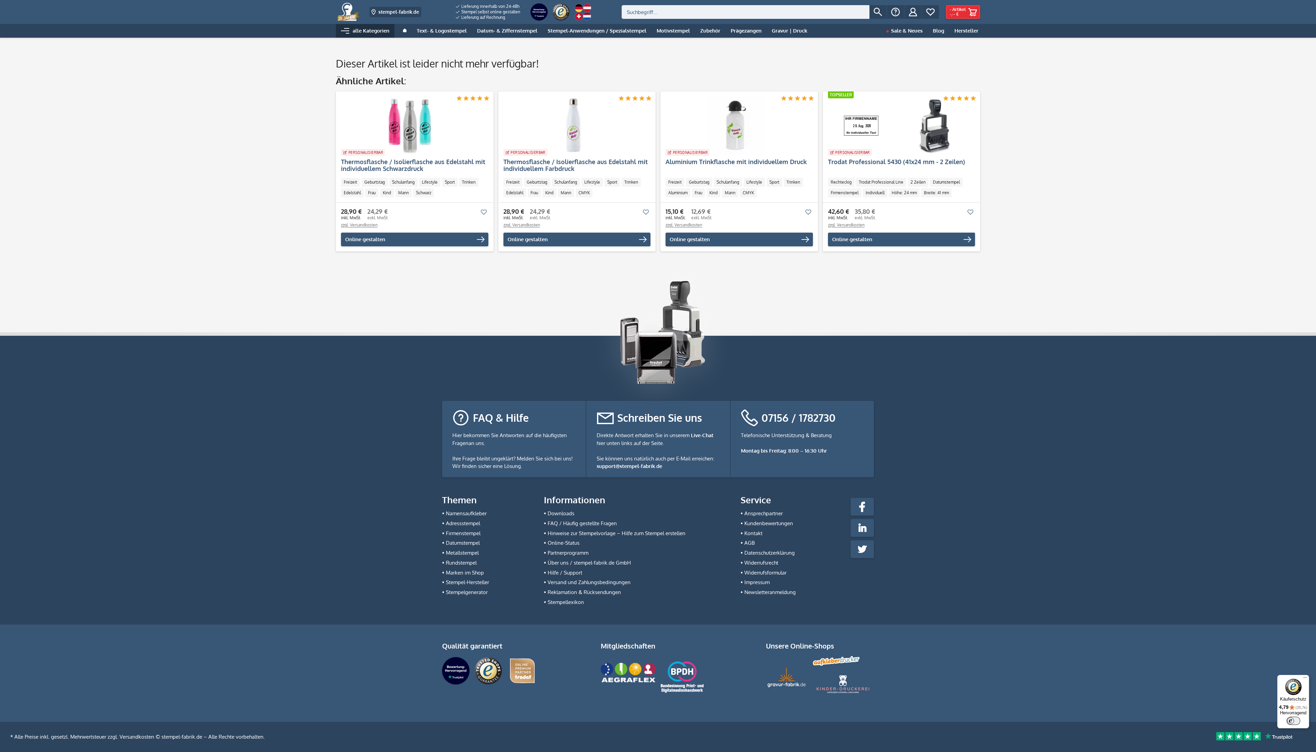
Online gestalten (365, 239)
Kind (387, 192)
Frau (372, 192)
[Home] (405, 31)
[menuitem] (488, 6)
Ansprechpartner (763, 513)
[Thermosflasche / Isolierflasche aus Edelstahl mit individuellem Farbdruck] (573, 126)
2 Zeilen (918, 182)
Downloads (561, 513)
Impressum (757, 582)
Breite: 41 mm (936, 192)
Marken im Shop (465, 572)
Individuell (875, 192)
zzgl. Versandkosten (359, 224)
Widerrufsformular (765, 572)
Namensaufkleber (466, 513)
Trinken (469, 182)
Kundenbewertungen (768, 523)
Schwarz (423, 192)
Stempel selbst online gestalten (490, 11)
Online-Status (564, 543)
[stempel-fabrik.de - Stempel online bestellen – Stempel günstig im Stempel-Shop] (348, 12)
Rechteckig (841, 182)
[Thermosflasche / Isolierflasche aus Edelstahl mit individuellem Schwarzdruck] (411, 126)
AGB (749, 543)
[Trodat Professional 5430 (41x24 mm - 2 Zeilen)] (898, 126)
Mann (403, 192)
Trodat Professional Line (881, 182)
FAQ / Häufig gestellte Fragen (582, 523)
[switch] (1293, 721)
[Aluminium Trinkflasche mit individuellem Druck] (735, 126)
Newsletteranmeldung (770, 592)
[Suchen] (878, 12)
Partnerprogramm (568, 553)
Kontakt (753, 533)
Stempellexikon (566, 602)
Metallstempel (462, 553)
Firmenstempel (844, 192)
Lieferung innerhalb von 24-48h (490, 6)
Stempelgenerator (467, 592)
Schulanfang (403, 182)
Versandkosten (137, 736)
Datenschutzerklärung (769, 553)
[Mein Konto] (913, 12)
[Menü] (1305, 679)
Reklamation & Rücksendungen (584, 592)
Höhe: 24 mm (904, 192)
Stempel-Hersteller (467, 582)
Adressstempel (463, 523)
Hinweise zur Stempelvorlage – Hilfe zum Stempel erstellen (616, 533)
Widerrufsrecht (761, 562)
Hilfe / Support (565, 572)
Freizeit (350, 182)
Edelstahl (352, 192)
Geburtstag (374, 182)
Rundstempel (461, 562)
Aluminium (677, 192)
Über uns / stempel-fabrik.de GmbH (589, 562)
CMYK (584, 192)
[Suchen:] (745, 12)
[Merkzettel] (930, 12)
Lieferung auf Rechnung (482, 17)
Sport (450, 182)
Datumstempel (946, 182)
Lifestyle (430, 182)
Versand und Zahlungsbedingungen (589, 582)
